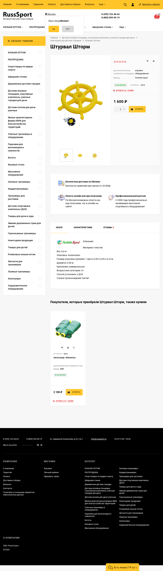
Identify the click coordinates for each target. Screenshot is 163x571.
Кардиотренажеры (127, 472)
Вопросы (89, 4)
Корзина (48, 468)
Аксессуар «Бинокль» (64, 357)
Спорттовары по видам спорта (99, 476)
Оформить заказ (51, 476)
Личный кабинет (51, 472)
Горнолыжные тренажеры (131, 497)
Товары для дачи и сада (130, 487)
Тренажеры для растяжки (130, 476)
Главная (7, 4)
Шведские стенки (92, 480)
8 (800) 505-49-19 (110, 17)
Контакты (7, 488)
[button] (122, 567)
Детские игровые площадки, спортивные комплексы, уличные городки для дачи (100, 490)
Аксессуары (124, 521)
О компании (22, 4)
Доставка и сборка (70, 4)
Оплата (52, 4)
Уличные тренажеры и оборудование (95, 508)
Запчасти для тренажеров (131, 513)
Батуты (88, 520)
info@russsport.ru (98, 439)
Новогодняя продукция (130, 501)
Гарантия (38, 4)
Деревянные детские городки (98, 484)
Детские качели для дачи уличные (100, 497)
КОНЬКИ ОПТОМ (92, 468)
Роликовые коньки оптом (130, 509)
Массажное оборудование (97, 528)
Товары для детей (127, 505)
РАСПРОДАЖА (91, 472)
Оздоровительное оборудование (134, 525)
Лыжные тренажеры (128, 517)
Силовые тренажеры (128, 468)
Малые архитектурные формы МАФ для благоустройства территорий (101, 502)
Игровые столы (92, 524)
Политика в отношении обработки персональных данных (19, 493)
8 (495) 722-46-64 (110, 14)
